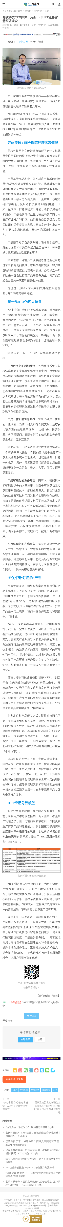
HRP (15, 1090)
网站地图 (46, 1200)
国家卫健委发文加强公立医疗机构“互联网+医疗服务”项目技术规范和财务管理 (47, 1107)
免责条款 (36, 1200)
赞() (33, 1016)
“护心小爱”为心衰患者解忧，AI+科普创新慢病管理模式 (15, 1106)
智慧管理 (35, 1090)
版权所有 (44, 1203)
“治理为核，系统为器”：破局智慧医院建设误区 (30, 1127)
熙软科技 (46, 1090)
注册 (40, 1039)
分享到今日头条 (14, 1079)
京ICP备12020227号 (37, 1205)
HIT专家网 (31, 4)
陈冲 (55, 1090)
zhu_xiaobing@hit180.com (16, 1205)
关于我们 (8, 1200)
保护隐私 (27, 1200)
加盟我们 (55, 1200)
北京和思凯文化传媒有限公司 (25, 1203)
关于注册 (17, 1200)
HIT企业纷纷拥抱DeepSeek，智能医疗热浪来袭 (30, 1167)
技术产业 (38, 11)
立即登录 (25, 1039)
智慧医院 (24, 1090)
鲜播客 (28, 11)
